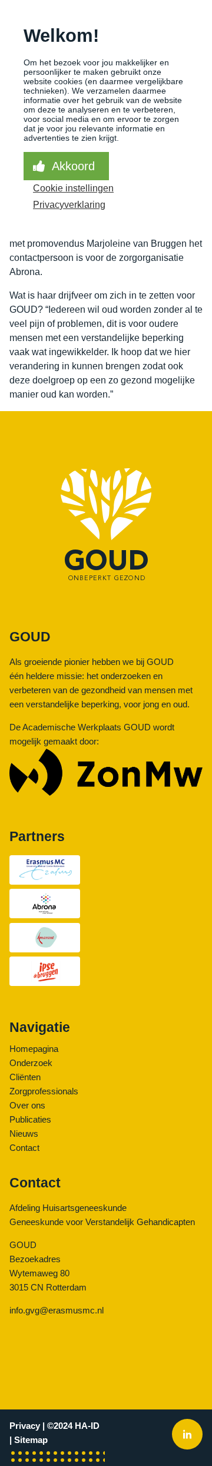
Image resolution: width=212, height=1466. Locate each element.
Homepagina (33, 1049)
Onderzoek (30, 1063)
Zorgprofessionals (43, 1091)
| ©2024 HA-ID (71, 1426)
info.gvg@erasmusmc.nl (56, 1310)
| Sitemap (28, 1440)
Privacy (24, 1426)
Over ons (27, 1105)
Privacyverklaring (69, 205)
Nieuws (23, 1134)
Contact (24, 1148)
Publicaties (30, 1119)
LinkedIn (187, 1435)
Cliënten (25, 1077)
